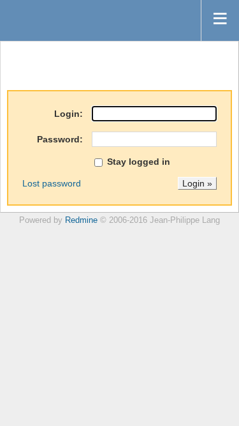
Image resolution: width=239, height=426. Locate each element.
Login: (68, 114)
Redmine (81, 220)
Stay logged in (137, 161)
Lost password (51, 183)
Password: (60, 139)
